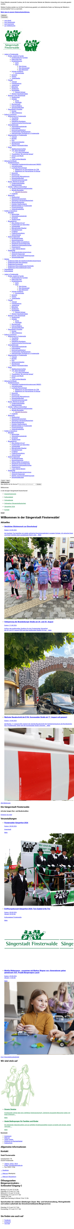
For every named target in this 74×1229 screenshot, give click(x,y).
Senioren (14, 75)
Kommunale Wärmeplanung (20, 176)
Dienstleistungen (17, 230)
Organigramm (16, 247)
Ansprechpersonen (17, 240)
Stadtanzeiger (16, 219)
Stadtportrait (16, 97)
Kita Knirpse (22, 66)
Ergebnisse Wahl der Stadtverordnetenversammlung (24, 261)
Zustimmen (4, 17)
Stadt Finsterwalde (14, 237)
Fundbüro (15, 231)
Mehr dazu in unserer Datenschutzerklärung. (15, 12)
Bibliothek (15, 87)
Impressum (7, 1136)
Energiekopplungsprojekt (19, 180)
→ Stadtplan (5, 1170)
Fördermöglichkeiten (18, 183)
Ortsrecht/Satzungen (18, 254)
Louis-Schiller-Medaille (19, 159)
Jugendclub (15, 85)
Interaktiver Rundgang (19, 121)
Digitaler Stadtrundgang (19, 204)
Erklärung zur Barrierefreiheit (13, 1141)
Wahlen (6, 259)
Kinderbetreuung (17, 61)
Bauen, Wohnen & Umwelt (16, 181)
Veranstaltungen (13, 125)
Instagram (7, 1222)
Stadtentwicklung (13, 163)
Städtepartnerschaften (19, 149)
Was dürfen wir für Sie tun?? (10, 484)
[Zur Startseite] (21, 51)
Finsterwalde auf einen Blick (20, 225)
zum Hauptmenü (9, 22)
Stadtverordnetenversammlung (21, 252)
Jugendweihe (16, 78)
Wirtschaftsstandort (18, 202)
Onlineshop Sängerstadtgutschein (22, 200)
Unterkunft (15, 119)
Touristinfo (15, 118)
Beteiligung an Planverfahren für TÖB (27, 169)
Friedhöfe (15, 194)
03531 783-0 (11, 1164)
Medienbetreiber (17, 185)
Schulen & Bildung (17, 71)
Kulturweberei (16, 128)
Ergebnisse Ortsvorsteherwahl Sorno (19, 268)
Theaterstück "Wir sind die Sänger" (22, 154)
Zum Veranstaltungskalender (10, 1057)
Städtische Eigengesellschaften (21, 245)
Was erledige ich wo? (18, 223)
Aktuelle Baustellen (18, 190)
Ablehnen (3, 15)
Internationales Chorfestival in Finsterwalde (25, 133)
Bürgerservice (12, 221)
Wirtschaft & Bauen (10, 161)
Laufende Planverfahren (19, 168)
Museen (14, 138)
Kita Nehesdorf (23, 70)
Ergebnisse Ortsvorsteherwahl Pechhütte (21, 266)
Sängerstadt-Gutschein (19, 199)
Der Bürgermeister (17, 238)
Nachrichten (15, 214)
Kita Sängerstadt (24, 68)
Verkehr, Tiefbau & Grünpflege (17, 187)
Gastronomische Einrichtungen (21, 123)
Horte (17, 63)
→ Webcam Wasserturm (8, 1177)
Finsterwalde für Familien (20, 58)
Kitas (16, 64)
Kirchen (14, 111)
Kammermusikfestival (19, 130)
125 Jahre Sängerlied (18, 150)
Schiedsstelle (16, 226)
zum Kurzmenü (9, 24)
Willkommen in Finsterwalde (17, 116)
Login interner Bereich (18, 249)
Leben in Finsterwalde (11, 54)
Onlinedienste (8, 269)
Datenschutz (8, 1143)
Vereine (14, 76)
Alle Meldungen (6, 803)
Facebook (7, 1220)
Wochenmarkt (16, 104)
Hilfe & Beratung (17, 113)
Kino (13, 140)
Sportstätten (15, 90)
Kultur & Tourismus (10, 114)
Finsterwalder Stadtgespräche (21, 132)
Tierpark (14, 82)
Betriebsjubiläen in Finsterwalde (22, 206)
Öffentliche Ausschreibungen (21, 243)
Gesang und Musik (17, 156)
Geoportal (15, 173)
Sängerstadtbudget (18, 107)
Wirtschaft (11, 195)
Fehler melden (8, 1139)
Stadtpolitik (11, 250)
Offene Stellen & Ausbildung (20, 242)
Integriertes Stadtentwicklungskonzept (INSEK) (26, 164)
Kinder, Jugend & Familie (16, 56)
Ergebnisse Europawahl (15, 264)
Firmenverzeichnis (17, 207)
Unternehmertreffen (18, 209)
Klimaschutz (15, 175)
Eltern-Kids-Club (17, 59)
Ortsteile (14, 99)
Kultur (10, 147)
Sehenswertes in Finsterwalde (17, 135)
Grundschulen (19, 73)
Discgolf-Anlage (20, 92)
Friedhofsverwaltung (18, 233)
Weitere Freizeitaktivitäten (20, 94)
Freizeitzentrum (16, 83)
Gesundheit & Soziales (15, 109)
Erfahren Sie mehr (6, 815)
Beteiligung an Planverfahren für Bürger (27, 171)
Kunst (13, 157)
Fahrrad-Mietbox (17, 106)
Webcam (7, 1138)
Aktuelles (11, 212)
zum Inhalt (7, 20)
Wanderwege (16, 144)
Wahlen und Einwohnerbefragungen (23, 255)
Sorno (17, 101)
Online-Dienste (16, 235)
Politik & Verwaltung (10, 211)
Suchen (39, 484)
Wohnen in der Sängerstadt (16, 95)
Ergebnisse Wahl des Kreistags (17, 262)
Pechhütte (18, 102)
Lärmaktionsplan (17, 166)
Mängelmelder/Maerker (19, 228)
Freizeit (10, 80)
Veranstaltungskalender (19, 126)
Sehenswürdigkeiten (18, 142)
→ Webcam (4, 1173)
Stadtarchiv (15, 89)
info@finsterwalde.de (13, 1165)
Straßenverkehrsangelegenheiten (22, 188)
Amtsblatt (15, 218)
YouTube (7, 1223)
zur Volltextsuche (9, 26)
